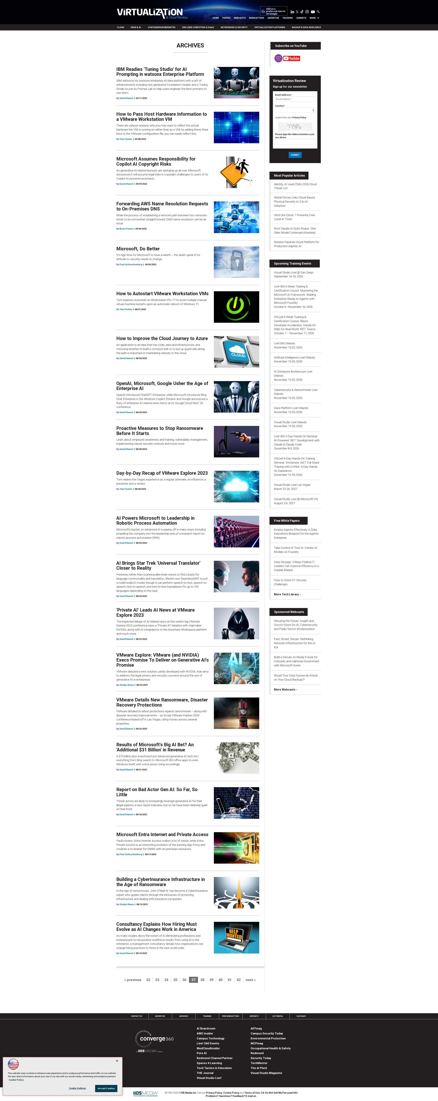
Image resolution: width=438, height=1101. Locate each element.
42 (239, 980)
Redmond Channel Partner (215, 1058)
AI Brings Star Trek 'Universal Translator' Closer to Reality (158, 565)
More (313, 18)
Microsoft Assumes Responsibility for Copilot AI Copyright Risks (156, 161)
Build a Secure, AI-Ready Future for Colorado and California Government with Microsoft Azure (296, 661)
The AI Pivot (259, 1068)
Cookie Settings (77, 1088)
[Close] (117, 1061)
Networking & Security (234, 27)
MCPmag (257, 1043)
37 (193, 980)
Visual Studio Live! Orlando (290, 422)
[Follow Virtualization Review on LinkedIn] (292, 12)
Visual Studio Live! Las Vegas (292, 485)
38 (202, 980)
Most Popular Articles (289, 175)
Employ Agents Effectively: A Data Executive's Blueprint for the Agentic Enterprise (296, 534)
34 (166, 980)
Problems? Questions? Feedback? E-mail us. (231, 1096)
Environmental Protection (268, 1038)
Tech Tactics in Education (214, 1068)
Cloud (120, 27)
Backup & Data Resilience (306, 27)
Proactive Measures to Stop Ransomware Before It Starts (159, 431)
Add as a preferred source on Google (275, 11)
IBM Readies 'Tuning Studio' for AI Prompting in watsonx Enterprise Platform (160, 72)
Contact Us (136, 1016)
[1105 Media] (149, 1051)
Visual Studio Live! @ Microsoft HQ (296, 499)
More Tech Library (286, 594)
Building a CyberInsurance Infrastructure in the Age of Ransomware (160, 882)
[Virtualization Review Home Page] (152, 14)
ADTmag (256, 1028)
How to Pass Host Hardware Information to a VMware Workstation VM (161, 116)
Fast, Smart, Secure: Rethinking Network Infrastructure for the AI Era (294, 643)
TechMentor (259, 1063)
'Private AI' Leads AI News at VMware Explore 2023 (155, 612)
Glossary (301, 1016)
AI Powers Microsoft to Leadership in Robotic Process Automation (155, 520)
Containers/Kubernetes (161, 27)
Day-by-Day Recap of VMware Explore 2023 (162, 473)
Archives (183, 1016)
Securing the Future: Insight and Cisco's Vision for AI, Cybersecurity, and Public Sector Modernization (296, 625)
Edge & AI (136, 27)
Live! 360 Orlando (284, 343)
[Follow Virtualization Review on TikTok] (302, 12)
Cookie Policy (231, 1092)
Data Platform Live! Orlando (291, 408)
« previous (132, 980)
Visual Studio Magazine (266, 1073)
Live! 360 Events (208, 1043)
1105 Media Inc (187, 1092)
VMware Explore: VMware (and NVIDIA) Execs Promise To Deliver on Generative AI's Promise (162, 660)
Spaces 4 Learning (209, 1063)
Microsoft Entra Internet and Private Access (162, 834)
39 (211, 980)
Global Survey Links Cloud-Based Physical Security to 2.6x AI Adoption (294, 201)
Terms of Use (252, 1092)
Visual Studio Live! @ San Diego (294, 272)
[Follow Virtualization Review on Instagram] (307, 12)
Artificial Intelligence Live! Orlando (294, 357)
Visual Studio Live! (209, 1078)
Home (216, 18)
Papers (226, 18)
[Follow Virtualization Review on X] (297, 12)
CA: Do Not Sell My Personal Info (279, 1092)
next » (251, 980)
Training (287, 18)
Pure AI (202, 1053)
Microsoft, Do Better (138, 249)
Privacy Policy (299, 117)
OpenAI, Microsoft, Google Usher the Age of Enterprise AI (162, 386)
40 (220, 980)
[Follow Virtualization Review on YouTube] (313, 12)
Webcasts (240, 18)
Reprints (254, 1016)
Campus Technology (210, 1038)
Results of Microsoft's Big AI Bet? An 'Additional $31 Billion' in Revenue (155, 747)
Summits (301, 18)
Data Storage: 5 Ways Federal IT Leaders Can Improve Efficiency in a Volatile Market (296, 566)
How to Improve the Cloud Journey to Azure (162, 338)
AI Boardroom (206, 1028)
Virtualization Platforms (269, 27)
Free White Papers (287, 520)
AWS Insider (205, 1033)
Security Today (261, 1058)
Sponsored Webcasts (289, 612)
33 (157, 980)
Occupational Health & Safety (271, 1048)
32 (148, 980)
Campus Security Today (267, 1033)
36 (184, 980)
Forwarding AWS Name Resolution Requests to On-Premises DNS (162, 206)
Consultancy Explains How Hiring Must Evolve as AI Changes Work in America (156, 926)
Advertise (273, 18)
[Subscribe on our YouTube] (285, 61)
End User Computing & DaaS (198, 27)
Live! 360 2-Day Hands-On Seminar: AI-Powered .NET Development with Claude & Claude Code (297, 440)
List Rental (277, 1016)
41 (230, 980)
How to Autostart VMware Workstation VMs (162, 293)
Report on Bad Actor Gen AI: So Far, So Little (157, 792)
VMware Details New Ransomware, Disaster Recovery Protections (162, 702)
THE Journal (205, 1073)
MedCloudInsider (208, 1048)
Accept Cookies (106, 1088)
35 (175, 980)
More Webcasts (284, 689)
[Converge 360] (154, 1039)
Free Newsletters (230, 1016)
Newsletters (256, 18)
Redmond (257, 1053)
